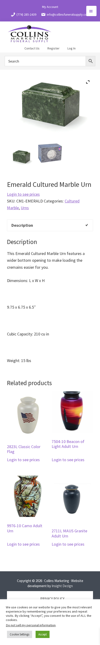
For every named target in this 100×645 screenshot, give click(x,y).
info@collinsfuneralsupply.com (68, 14)
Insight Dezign (62, 586)
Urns (25, 207)
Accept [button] (42, 634)
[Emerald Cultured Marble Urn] (21, 157)
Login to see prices (23, 194)
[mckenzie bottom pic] (50, 152)
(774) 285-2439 (26, 14)
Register (53, 48)
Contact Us (32, 48)
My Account (50, 7)
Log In (71, 48)
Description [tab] (22, 225)
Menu (91, 11)
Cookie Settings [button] (19, 634)
